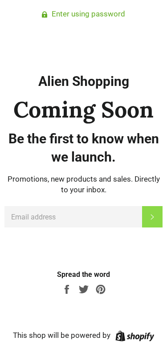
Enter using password (87, 13)
